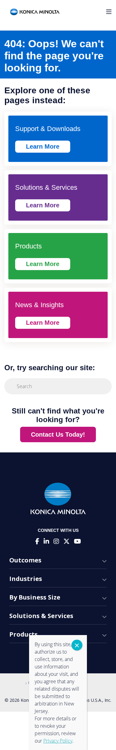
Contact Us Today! (58, 434)
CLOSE (76, 645)
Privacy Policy (57, 740)
